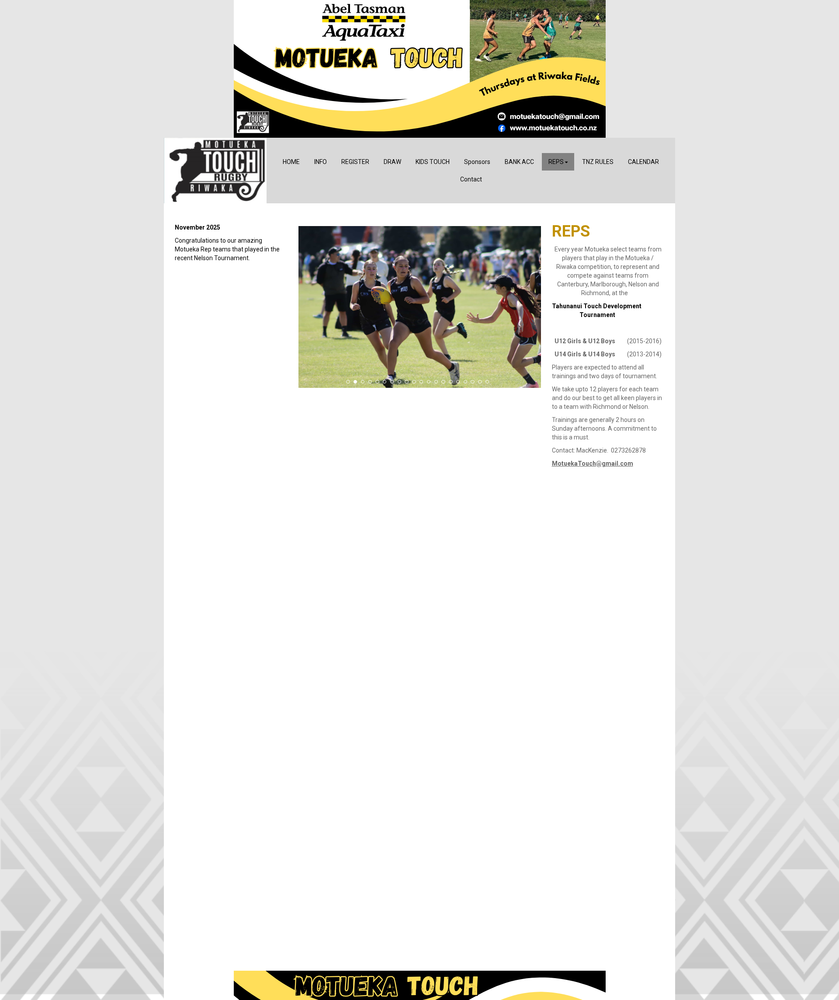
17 (465, 381)
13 (436, 381)
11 (421, 381)
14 (443, 381)
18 (472, 381)
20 (487, 381)
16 (458, 381)
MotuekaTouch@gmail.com (592, 463)
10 (414, 381)
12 (428, 381)
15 (450, 381)
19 (480, 381)
